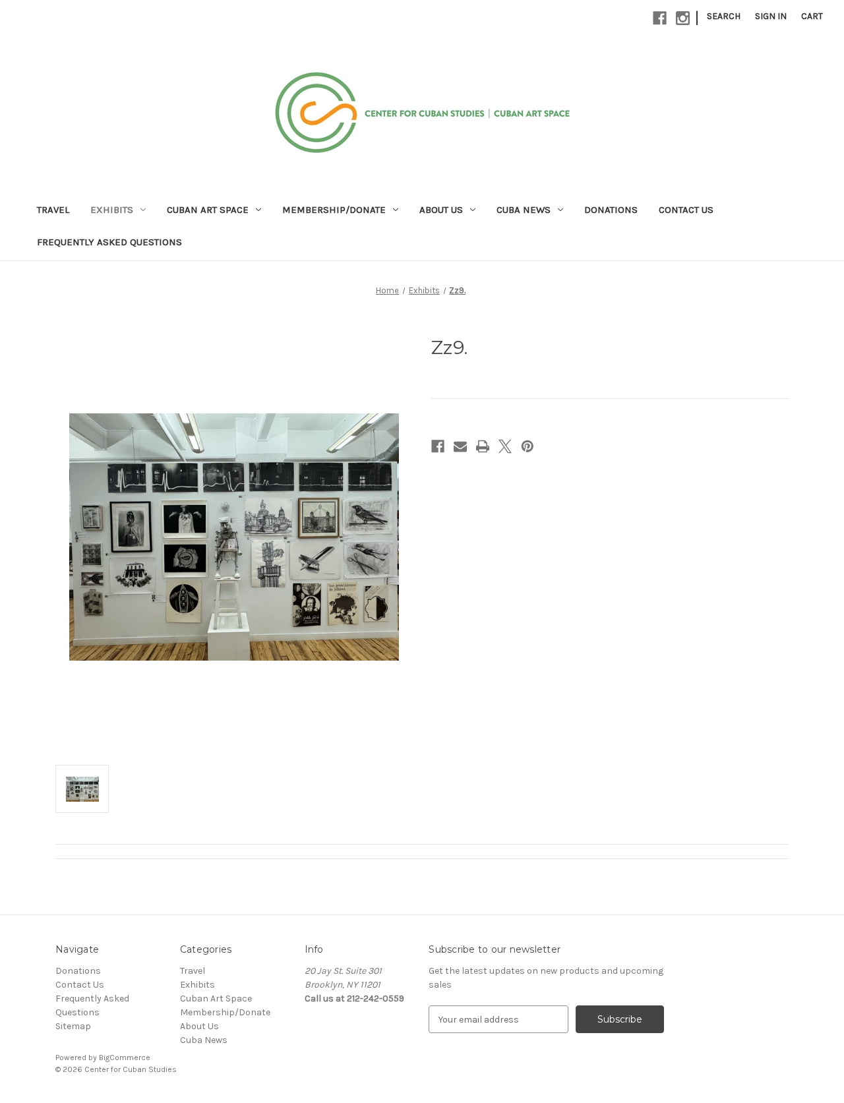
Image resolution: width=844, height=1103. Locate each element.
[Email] (460, 446)
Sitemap (73, 1026)
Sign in (771, 16)
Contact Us (686, 210)
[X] (505, 446)
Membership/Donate (334, 210)
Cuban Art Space (208, 210)
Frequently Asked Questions (109, 242)
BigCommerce (124, 1057)
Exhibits (111, 210)
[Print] (482, 446)
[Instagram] (683, 18)
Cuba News (524, 210)
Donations (611, 210)
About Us (441, 210)
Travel (53, 210)
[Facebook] (660, 18)
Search (723, 16)
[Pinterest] (527, 446)
